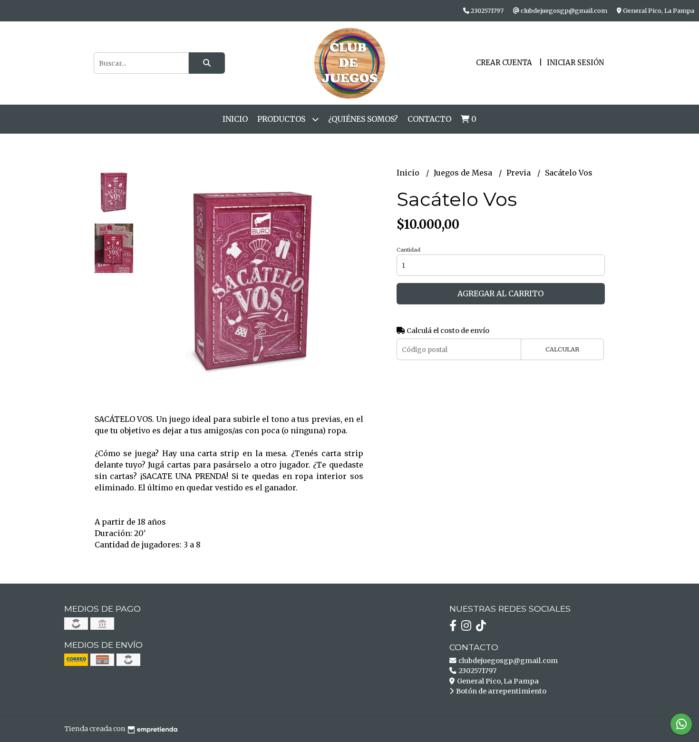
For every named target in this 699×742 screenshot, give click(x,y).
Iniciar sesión (575, 62)
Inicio (235, 119)
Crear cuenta (504, 62)
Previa (519, 172)
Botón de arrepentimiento (500, 691)
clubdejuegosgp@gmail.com (507, 660)
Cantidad (408, 249)
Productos (282, 119)
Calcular (562, 349)
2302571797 (476, 670)
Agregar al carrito (500, 293)
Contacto (429, 119)
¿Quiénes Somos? (363, 119)
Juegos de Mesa (464, 172)
